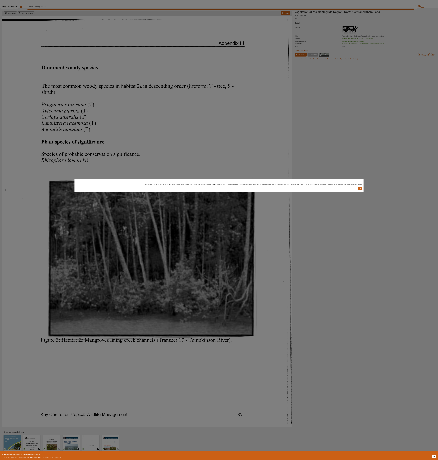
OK (360, 188)
